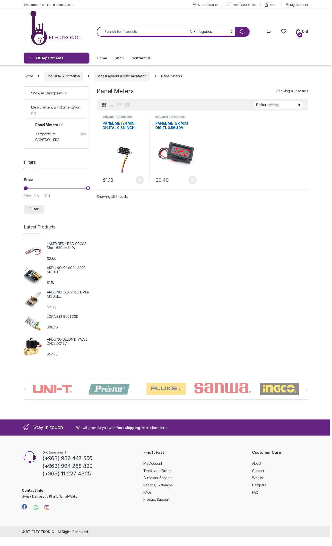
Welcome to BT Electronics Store (48, 5)
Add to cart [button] (140, 180)
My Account (299, 5)
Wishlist (258, 478)
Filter (34, 209)
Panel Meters (49, 125)
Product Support (156, 499)
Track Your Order (244, 5)
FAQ (255, 492)
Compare (259, 485)
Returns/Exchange (157, 485)
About (256, 463)
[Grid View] (104, 105)
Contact (258, 471)
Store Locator (208, 5)
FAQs (147, 492)
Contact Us (141, 58)
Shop (273, 5)
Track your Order (157, 471)
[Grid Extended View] (112, 105)
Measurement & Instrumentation (122, 76)
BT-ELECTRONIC (40, 532)
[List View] (119, 105)
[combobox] (142, 32)
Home (102, 58)
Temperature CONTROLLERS (60, 137)
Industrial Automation (64, 76)
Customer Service (157, 478)
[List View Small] (127, 105)
